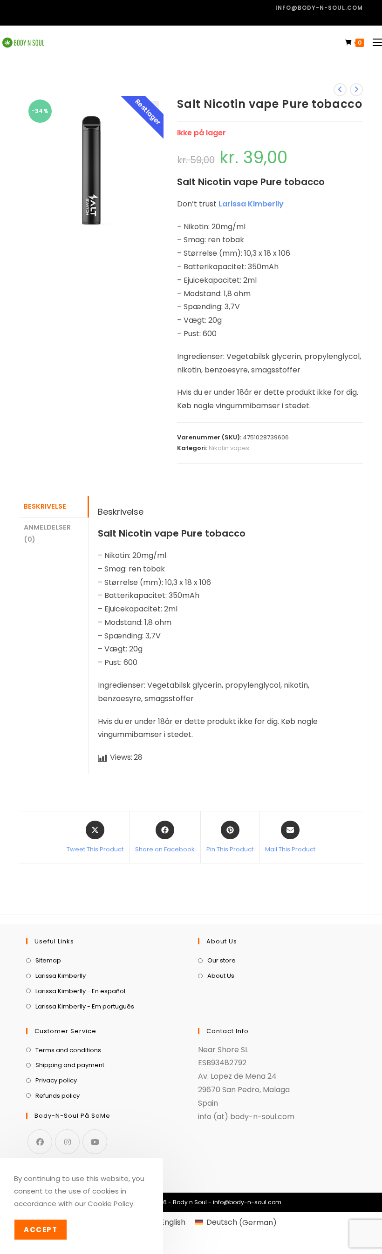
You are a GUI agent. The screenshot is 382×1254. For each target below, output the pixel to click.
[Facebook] (39, 1141)
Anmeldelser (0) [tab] (47, 533)
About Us (220, 975)
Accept (40, 1229)
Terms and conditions (68, 1050)
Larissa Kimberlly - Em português (84, 1006)
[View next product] (356, 89)
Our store (221, 960)
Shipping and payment (69, 1065)
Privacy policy (56, 1080)
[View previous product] (340, 89)
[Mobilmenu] (374, 42)
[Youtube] (94, 1141)
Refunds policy (57, 1095)
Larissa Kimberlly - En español (80, 991)
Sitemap (48, 960)
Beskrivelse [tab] (45, 506)
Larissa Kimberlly (251, 204)
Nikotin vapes (229, 448)
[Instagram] (67, 1141)
